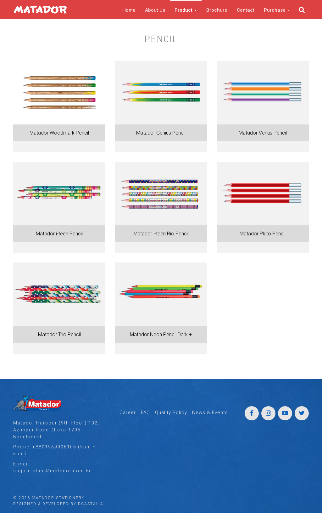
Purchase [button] (275, 10)
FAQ (145, 412)
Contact (245, 10)
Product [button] (184, 10)
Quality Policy (171, 412)
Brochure (216, 10)
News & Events (210, 412)
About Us (155, 10)
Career (127, 412)
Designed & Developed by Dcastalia (58, 504)
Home (129, 10)
